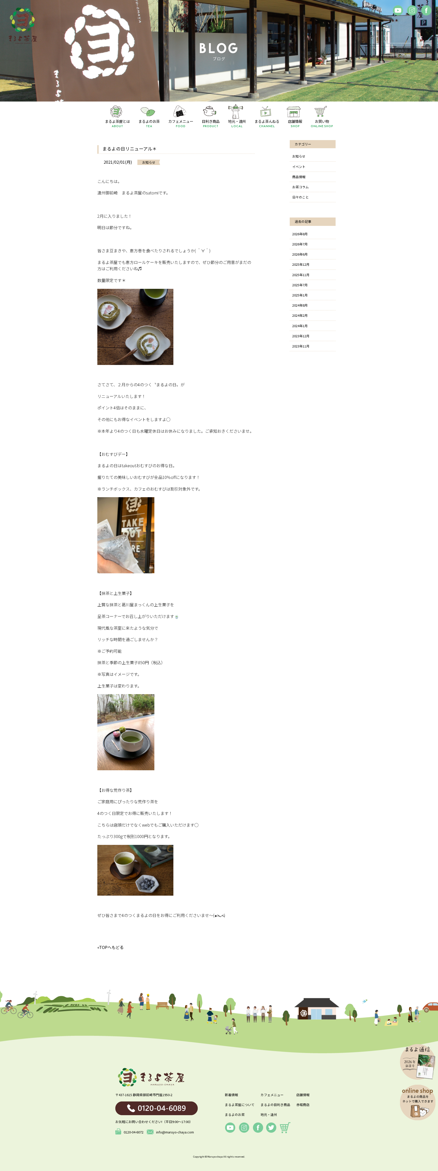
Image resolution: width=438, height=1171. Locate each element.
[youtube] (230, 1127)
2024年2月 (300, 315)
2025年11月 (300, 274)
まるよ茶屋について (239, 1104)
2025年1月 (300, 295)
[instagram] (412, 10)
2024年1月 (300, 325)
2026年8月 (300, 233)
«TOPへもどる (110, 947)
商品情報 (298, 176)
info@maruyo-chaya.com (175, 1132)
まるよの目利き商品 (275, 1104)
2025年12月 (300, 264)
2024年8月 (300, 305)
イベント (298, 166)
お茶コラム (300, 187)
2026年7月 (300, 244)
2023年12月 (300, 335)
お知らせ (298, 156)
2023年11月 (300, 346)
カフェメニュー (272, 1094)
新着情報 (231, 1094)
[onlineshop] (285, 1127)
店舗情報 (302, 1094)
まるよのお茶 (235, 1114)
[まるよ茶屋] (23, 25)
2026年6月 (300, 254)
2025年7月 (300, 284)
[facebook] (398, 10)
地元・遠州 (269, 1114)
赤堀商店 (302, 1104)
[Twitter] (271, 1127)
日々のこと (300, 197)
